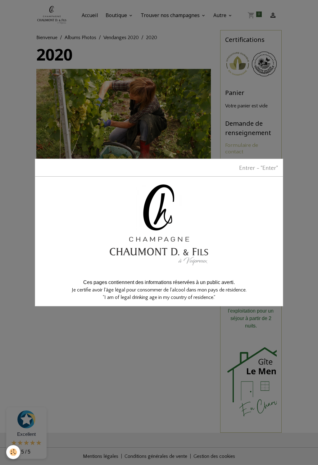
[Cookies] (13, 452)
